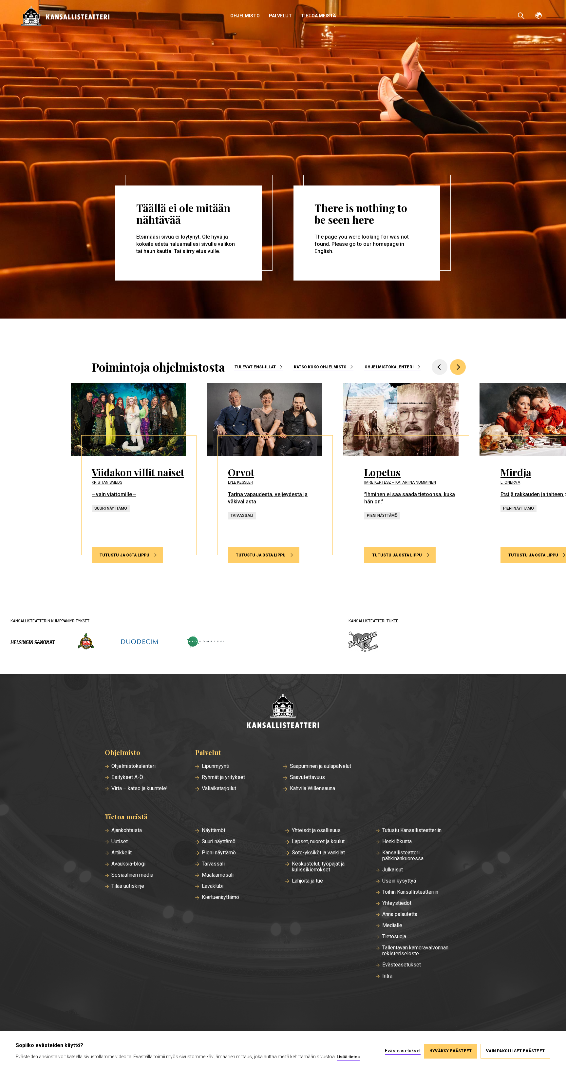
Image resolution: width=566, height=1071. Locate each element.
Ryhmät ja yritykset (223, 777)
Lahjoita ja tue (307, 881)
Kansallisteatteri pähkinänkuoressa (403, 856)
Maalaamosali (218, 875)
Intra (387, 976)
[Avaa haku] (521, 15)
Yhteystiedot (396, 903)
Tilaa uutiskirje (127, 886)
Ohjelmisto (245, 15)
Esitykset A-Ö (127, 777)
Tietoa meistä (318, 15)
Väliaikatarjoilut (219, 788)
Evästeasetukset (401, 965)
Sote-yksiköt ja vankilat (318, 853)
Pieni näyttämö (219, 853)
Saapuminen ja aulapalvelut (320, 766)
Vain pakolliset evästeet (515, 1051)
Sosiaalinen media (132, 875)
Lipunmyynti (215, 766)
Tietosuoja (394, 937)
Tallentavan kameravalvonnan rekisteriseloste (415, 951)
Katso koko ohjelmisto (320, 367)
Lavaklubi (212, 886)
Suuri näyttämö (219, 842)
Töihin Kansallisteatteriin (410, 892)
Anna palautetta (399, 914)
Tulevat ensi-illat (255, 367)
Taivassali (213, 864)
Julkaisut (392, 870)
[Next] (458, 367)
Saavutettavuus (307, 777)
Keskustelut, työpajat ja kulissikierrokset (318, 867)
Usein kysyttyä (399, 881)
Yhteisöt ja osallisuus (316, 830)
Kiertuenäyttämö (220, 897)
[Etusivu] (283, 712)
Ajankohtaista (126, 830)
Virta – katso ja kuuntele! (139, 788)
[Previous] (439, 367)
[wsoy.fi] (86, 642)
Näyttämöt (213, 830)
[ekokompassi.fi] (205, 642)
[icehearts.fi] (363, 642)
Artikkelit (121, 853)
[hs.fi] (32, 642)
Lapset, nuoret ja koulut (318, 842)
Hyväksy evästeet (450, 1051)
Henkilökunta (397, 842)
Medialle (392, 925)
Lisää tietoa (348, 1056)
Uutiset (119, 842)
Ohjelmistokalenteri (389, 367)
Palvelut (280, 15)
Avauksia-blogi (128, 864)
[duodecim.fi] (139, 642)
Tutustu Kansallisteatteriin (412, 830)
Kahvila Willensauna (312, 788)
